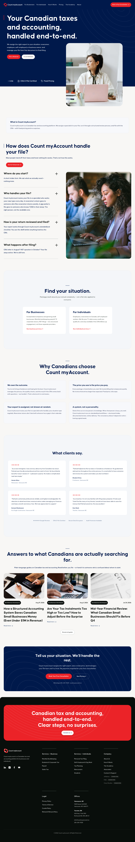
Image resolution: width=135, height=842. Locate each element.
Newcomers (78, 769)
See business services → (35, 329)
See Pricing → (81, 676)
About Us (107, 759)
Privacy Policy (46, 801)
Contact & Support (110, 773)
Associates (107, 769)
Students (77, 773)
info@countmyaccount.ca (81, 820)
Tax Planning (78, 766)
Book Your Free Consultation (59, 676)
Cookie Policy (46, 808)
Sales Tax (45, 769)
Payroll (44, 766)
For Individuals (41, 4)
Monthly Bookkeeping (49, 759)
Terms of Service (47, 805)
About (79, 4)
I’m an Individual (28, 56)
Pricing (61, 4)
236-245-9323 (64, 683)
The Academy (70, 4)
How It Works (52, 4)
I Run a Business (13, 56)
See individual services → (81, 329)
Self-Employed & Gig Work (83, 762)
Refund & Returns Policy (50, 812)
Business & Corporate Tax (50, 762)
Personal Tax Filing (80, 759)
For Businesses (29, 4)
